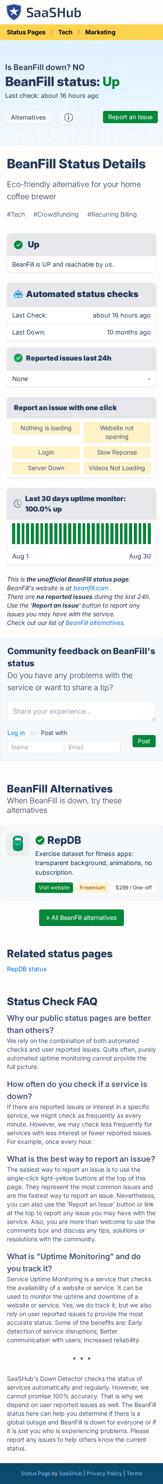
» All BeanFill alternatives (81, 917)
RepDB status (27, 969)
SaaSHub (70, 1473)
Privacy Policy (104, 1473)
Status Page (35, 1473)
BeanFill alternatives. (95, 622)
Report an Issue (130, 116)
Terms (134, 1473)
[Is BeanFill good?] (69, 117)
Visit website (54, 887)
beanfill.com (90, 588)
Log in (17, 732)
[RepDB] (17, 843)
